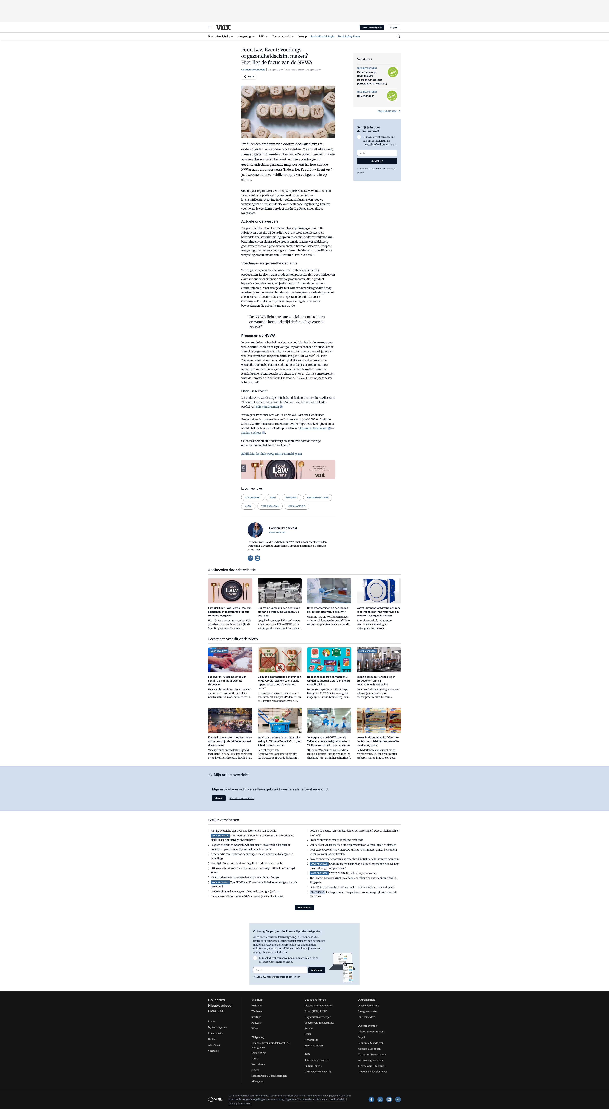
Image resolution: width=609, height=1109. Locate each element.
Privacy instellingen (240, 1103)
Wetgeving (291, 497)
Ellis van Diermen (267, 406)
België (361, 1037)
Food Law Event (296, 506)
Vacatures (213, 1050)
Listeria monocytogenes (319, 1005)
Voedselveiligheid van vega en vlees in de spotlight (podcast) (245, 891)
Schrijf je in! (377, 161)
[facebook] (371, 1099)
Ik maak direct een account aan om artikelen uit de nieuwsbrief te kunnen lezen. (380, 140)
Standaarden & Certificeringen (269, 1075)
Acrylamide (311, 1039)
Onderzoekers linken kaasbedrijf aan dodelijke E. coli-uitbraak (247, 896)
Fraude (309, 1028)
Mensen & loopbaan (369, 1048)
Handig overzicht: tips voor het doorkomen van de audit (243, 830)
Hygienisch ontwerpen (318, 1017)
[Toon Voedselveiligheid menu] (232, 36)
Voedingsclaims (270, 506)
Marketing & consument (372, 1054)
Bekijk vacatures (387, 111)
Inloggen (394, 27)
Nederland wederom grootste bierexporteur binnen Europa (245, 877)
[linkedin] (257, 558)
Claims (255, 1070)
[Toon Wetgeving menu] (253, 36)
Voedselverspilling (368, 1005)
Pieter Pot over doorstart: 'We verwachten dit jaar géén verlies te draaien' (352, 887)
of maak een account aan (241, 798)
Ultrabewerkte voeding (318, 1071)
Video (254, 1028)
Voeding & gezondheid (371, 1060)
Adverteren (214, 1044)
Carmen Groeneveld (253, 69)
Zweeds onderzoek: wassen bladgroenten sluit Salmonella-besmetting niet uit (355, 858)
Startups (256, 1017)
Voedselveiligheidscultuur (319, 1022)
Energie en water (368, 1011)
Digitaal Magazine (217, 1027)
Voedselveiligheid (315, 999)
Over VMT (216, 1011)
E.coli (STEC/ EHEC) (316, 1011)
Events (211, 1021)
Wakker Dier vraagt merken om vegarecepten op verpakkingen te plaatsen (353, 844)
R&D (307, 1054)
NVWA (273, 497)
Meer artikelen (304, 907)
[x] (380, 1099)
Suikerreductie (313, 1065)
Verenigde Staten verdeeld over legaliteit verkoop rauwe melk (246, 863)
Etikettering (258, 1052)
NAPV (254, 1058)
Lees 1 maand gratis (372, 27)
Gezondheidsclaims (317, 497)
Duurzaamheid (367, 999)
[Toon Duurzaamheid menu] (293, 36)
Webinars (256, 1011)
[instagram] (398, 1099)
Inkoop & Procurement (371, 1031)
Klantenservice (215, 1033)
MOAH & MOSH (314, 1045)
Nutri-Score (258, 1064)
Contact (212, 1039)
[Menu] (210, 27)
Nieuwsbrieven (220, 1005)
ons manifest (285, 1095)
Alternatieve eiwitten (317, 1060)
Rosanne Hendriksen (313, 428)
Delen (251, 76)
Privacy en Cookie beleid (331, 1099)
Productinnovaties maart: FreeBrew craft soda (336, 839)
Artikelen (256, 1005)
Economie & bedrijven (371, 1043)
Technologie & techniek (372, 1065)
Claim (248, 506)
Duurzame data (366, 1017)
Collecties (216, 1000)
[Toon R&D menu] (267, 36)
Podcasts (256, 1022)
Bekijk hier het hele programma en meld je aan (271, 453)
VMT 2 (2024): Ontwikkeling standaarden (353, 873)
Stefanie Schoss (251, 432)
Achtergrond (252, 497)
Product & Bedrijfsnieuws (372, 1071)
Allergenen (257, 1081)
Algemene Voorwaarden (299, 1099)
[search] (398, 36)
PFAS (308, 1034)
